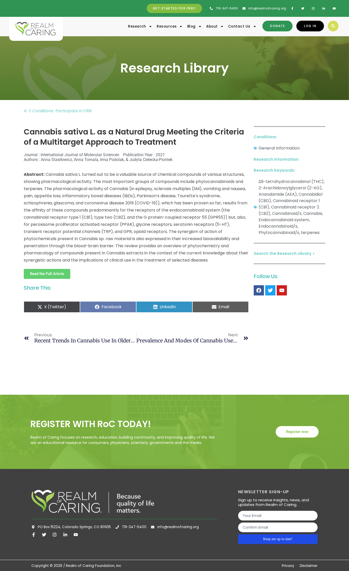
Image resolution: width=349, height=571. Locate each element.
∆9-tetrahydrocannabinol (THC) (291, 181)
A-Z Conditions (39, 111)
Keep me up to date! (278, 539)
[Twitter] (270, 290)
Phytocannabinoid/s (279, 232)
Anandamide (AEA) (278, 194)
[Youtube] (282, 290)
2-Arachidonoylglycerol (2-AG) (290, 188)
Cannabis (312, 213)
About (211, 26)
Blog (191, 26)
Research (137, 26)
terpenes (310, 232)
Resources (167, 26)
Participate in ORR (73, 111)
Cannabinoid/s (286, 213)
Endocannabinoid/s (278, 226)
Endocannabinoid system (284, 220)
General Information (279, 148)
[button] (333, 26)
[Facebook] (259, 290)
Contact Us (239, 26)
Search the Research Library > (284, 253)
